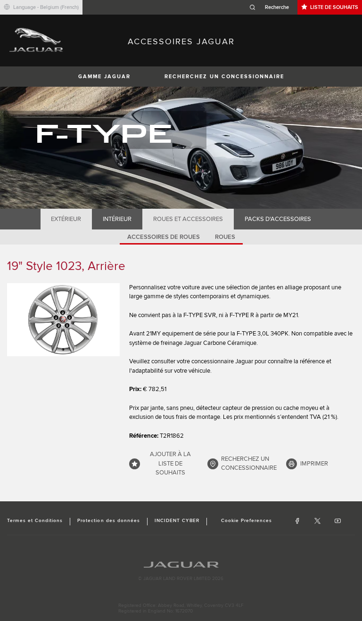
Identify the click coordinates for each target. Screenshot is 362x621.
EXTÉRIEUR (66, 219)
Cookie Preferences (246, 520)
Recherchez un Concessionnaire (224, 77)
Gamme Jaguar (104, 77)
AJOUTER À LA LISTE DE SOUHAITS (170, 463)
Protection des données (108, 520)
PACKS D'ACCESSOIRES (278, 219)
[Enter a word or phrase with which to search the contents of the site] (272, 7)
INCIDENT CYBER (177, 520)
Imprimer (314, 463)
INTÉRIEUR (117, 219)
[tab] (66, 219)
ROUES (225, 237)
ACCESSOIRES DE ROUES (163, 237)
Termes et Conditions (35, 520)
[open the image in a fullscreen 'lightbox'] (63, 319)
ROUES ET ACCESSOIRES (188, 219)
